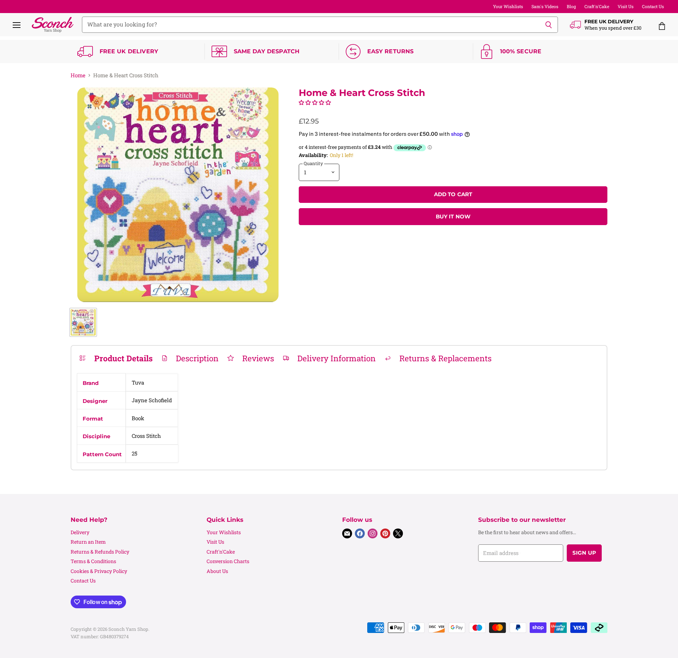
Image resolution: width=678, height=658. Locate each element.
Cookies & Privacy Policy (99, 571)
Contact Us (653, 6)
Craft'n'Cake (596, 6)
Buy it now (453, 216)
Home (78, 75)
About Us (217, 571)
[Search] (548, 25)
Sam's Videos (544, 6)
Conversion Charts (228, 561)
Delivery (80, 532)
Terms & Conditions (93, 561)
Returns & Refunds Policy (100, 551)
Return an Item (88, 541)
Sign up (584, 553)
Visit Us (626, 6)
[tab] (116, 358)
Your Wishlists (508, 6)
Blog (571, 6)
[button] (315, 102)
